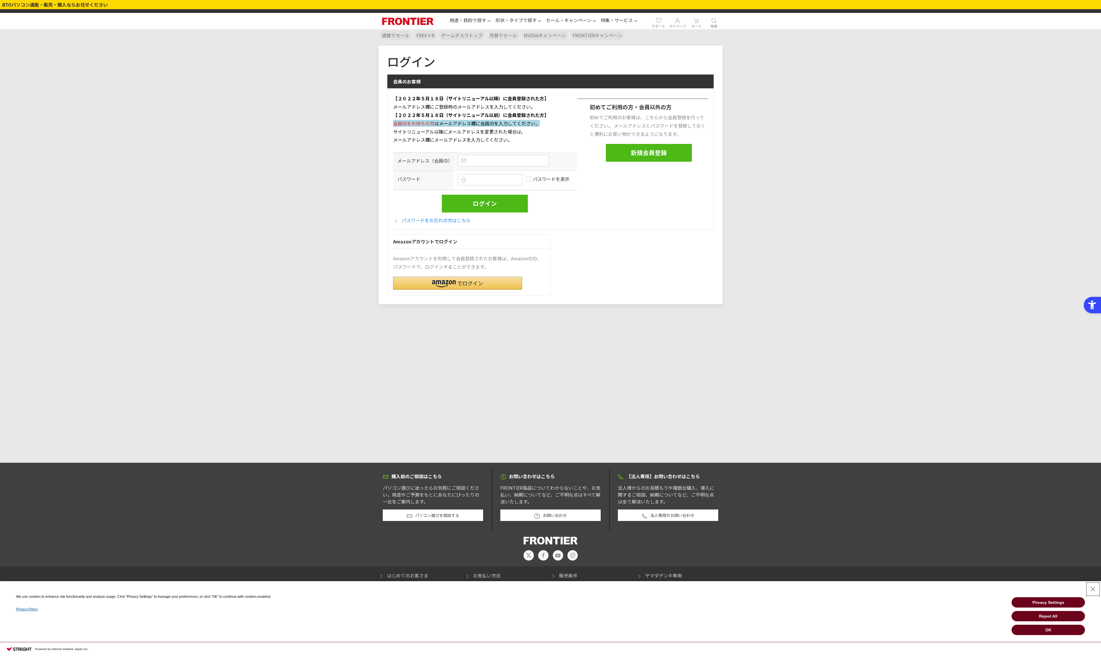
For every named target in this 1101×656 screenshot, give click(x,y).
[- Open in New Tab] (529, 555)
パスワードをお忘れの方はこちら (436, 220)
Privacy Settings (1048, 602)
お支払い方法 (487, 575)
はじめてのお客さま (407, 575)
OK (1048, 630)
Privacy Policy (27, 609)
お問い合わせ (555, 515)
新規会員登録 (649, 152)
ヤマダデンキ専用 (663, 575)
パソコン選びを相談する (437, 515)
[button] (470, 21)
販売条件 (568, 575)
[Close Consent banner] (1093, 589)
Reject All (1048, 616)
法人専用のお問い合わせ (672, 515)
